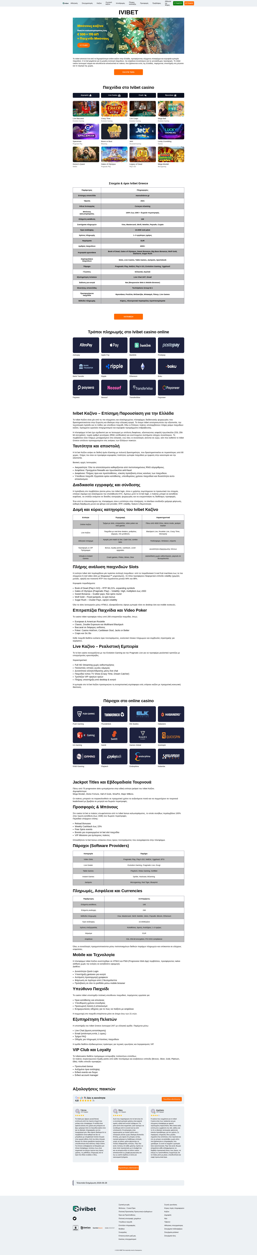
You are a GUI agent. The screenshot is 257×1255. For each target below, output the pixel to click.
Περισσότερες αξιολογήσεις (128, 1168)
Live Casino (112, 95)
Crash (141, 95)
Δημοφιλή (84, 95)
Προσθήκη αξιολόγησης (171, 1099)
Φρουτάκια (169, 95)
